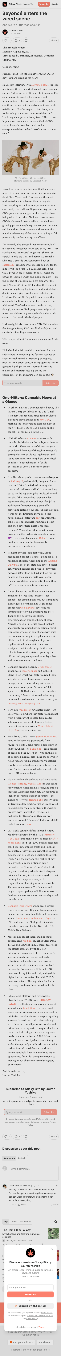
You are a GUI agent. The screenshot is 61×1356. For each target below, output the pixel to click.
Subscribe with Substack (32, 1305)
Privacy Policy (32, 1318)
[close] (52, 1249)
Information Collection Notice (40, 1315)
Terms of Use (46, 1312)
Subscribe (30, 1294)
